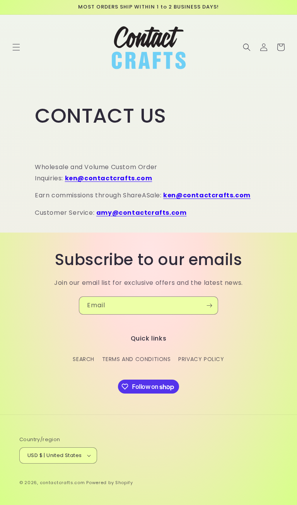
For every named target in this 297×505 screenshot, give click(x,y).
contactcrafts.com (62, 482)
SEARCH (83, 359)
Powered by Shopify (109, 482)
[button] (16, 47)
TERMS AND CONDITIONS (136, 359)
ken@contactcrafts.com (108, 178)
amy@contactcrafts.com (141, 212)
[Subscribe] (209, 305)
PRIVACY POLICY (201, 359)
